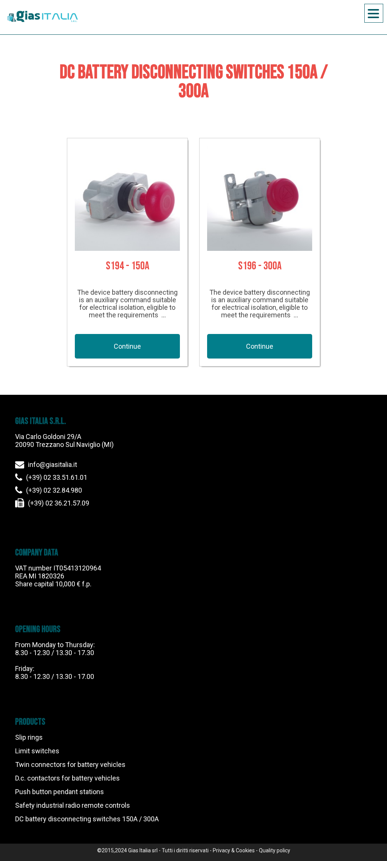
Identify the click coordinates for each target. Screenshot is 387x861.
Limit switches (37, 751)
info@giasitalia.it (52, 464)
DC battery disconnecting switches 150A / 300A (87, 819)
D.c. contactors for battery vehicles (67, 778)
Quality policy (274, 850)
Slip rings (29, 737)
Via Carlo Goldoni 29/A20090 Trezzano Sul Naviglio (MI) (64, 440)
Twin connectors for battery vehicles (70, 764)
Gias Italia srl (143, 850)
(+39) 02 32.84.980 (54, 490)
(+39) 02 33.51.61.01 (56, 477)
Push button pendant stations (59, 792)
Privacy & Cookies (234, 850)
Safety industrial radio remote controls (72, 805)
